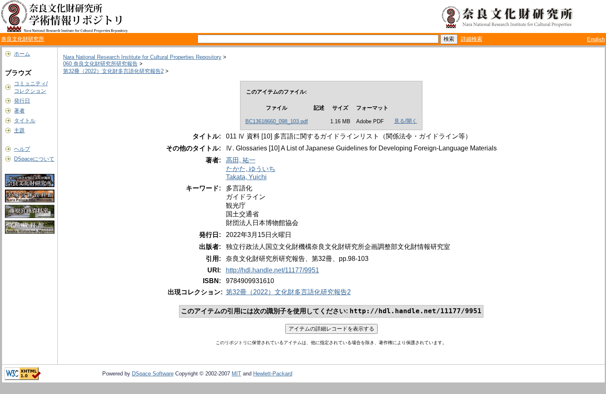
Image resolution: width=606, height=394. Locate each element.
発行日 (22, 101)
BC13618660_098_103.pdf (276, 121)
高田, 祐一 (241, 160)
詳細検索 (471, 39)
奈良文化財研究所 (22, 39)
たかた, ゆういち (250, 168)
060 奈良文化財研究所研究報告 (100, 64)
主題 (19, 130)
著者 (19, 111)
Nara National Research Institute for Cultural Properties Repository (142, 57)
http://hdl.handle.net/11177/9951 (272, 270)
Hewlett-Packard (272, 374)
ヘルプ (22, 149)
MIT (236, 374)
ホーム (22, 54)
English (596, 39)
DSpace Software (153, 374)
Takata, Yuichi (246, 177)
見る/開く (405, 121)
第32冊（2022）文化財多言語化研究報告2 (113, 71)
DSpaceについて (34, 159)
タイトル (24, 120)
